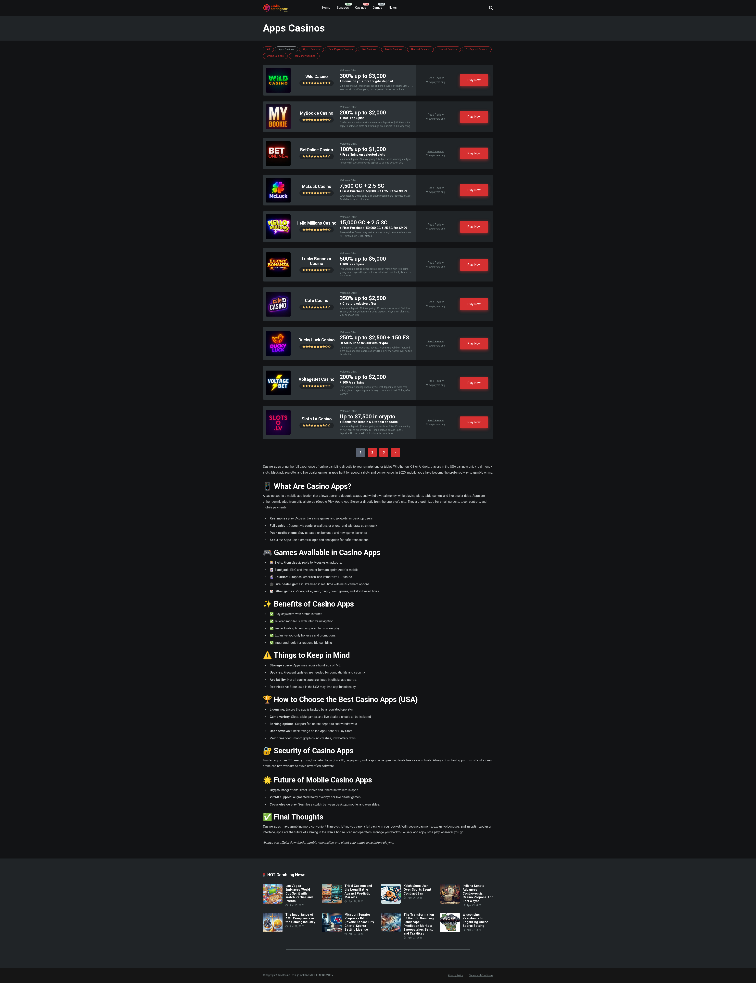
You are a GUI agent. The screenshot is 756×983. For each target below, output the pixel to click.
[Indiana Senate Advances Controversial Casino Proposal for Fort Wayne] (450, 902)
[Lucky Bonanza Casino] (278, 276)
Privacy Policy (455, 975)
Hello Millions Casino (316, 223)
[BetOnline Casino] (278, 165)
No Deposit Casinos (476, 49)
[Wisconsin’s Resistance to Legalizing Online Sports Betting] (450, 931)
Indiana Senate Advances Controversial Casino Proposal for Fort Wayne (478, 893)
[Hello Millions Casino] (278, 238)
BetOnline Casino (316, 150)
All (268, 49)
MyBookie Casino (316, 113)
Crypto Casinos (311, 49)
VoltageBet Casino (316, 379)
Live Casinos (369, 49)
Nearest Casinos (420, 49)
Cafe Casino (316, 300)
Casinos (360, 7)
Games (377, 7)
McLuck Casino (316, 186)
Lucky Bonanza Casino (316, 261)
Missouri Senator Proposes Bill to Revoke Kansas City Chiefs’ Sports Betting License (359, 922)
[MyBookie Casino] (278, 128)
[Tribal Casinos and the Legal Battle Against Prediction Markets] (332, 902)
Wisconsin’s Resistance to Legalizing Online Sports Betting (475, 920)
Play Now (474, 80)
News (393, 7)
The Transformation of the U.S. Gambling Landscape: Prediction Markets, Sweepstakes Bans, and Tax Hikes (419, 924)
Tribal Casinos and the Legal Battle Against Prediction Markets (358, 891)
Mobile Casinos (393, 49)
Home (326, 7)
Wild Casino (316, 76)
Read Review (436, 78)
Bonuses (343, 7)
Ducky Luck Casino (316, 340)
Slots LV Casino (317, 419)
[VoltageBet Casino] (278, 394)
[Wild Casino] (278, 91)
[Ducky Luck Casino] (278, 355)
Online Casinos (275, 56)
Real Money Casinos (304, 56)
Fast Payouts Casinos (341, 49)
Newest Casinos (448, 49)
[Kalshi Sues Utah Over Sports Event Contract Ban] (391, 902)
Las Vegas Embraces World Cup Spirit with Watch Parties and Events (299, 893)
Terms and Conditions (481, 975)
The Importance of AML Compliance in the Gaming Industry (300, 918)
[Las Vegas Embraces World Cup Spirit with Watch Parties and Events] (273, 902)
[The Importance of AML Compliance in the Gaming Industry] (273, 931)
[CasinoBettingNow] (279, 6)
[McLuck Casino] (278, 201)
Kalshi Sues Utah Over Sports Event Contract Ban (417, 889)
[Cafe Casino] (278, 315)
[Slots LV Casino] (278, 434)
